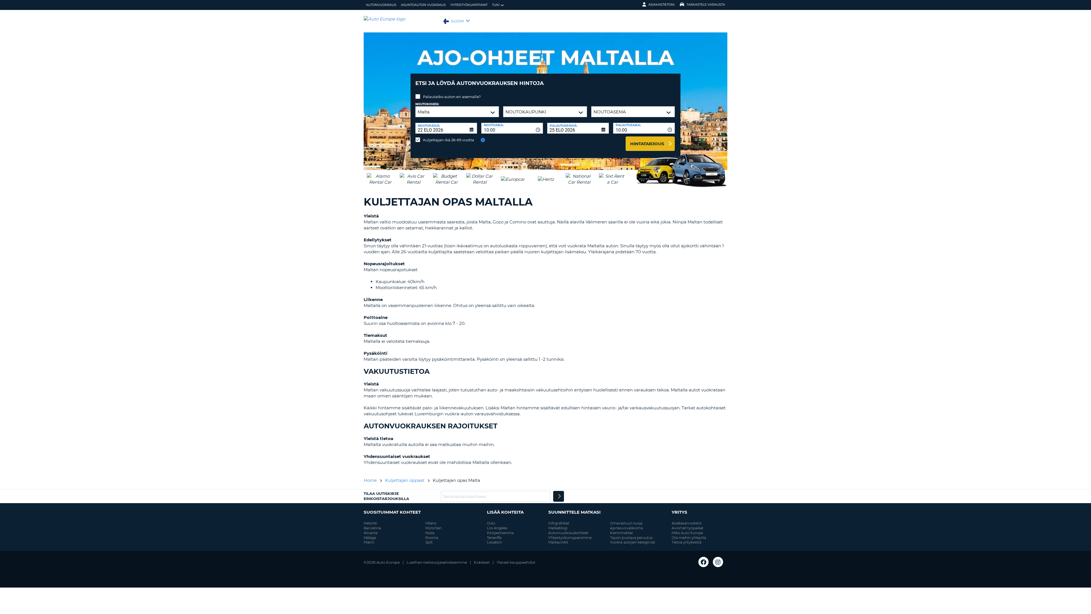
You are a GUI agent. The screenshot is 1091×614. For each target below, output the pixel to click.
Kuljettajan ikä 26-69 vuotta (448, 140)
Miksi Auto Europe (687, 533)
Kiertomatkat (621, 533)
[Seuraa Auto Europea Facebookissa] (703, 562)
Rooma (431, 538)
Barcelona (372, 528)
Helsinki (370, 523)
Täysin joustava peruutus (631, 538)
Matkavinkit (558, 542)
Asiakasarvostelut (687, 523)
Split (429, 542)
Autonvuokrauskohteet (568, 533)
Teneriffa (494, 538)
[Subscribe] (558, 496)
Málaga (370, 538)
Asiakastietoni (661, 5)
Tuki (495, 5)
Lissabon (494, 542)
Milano (431, 523)
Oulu (491, 523)
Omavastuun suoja (626, 523)
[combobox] (512, 128)
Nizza (429, 533)
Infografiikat (558, 523)
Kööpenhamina (500, 533)
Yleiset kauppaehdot (516, 562)
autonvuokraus (381, 5)
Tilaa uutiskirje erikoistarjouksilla (386, 496)
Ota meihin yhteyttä (689, 538)
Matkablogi (557, 528)
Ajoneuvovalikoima (626, 528)
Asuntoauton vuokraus (423, 5)
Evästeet (482, 562)
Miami (369, 542)
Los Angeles (497, 528)
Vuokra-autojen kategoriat (632, 542)
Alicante (371, 533)
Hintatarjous (647, 143)
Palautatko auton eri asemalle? (452, 96)
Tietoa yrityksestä (686, 542)
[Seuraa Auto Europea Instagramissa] (718, 562)
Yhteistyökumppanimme (570, 538)
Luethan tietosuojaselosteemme (437, 562)
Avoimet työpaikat (687, 528)
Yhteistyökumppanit (469, 5)
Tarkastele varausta (705, 5)
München (433, 528)
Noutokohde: (427, 104)
